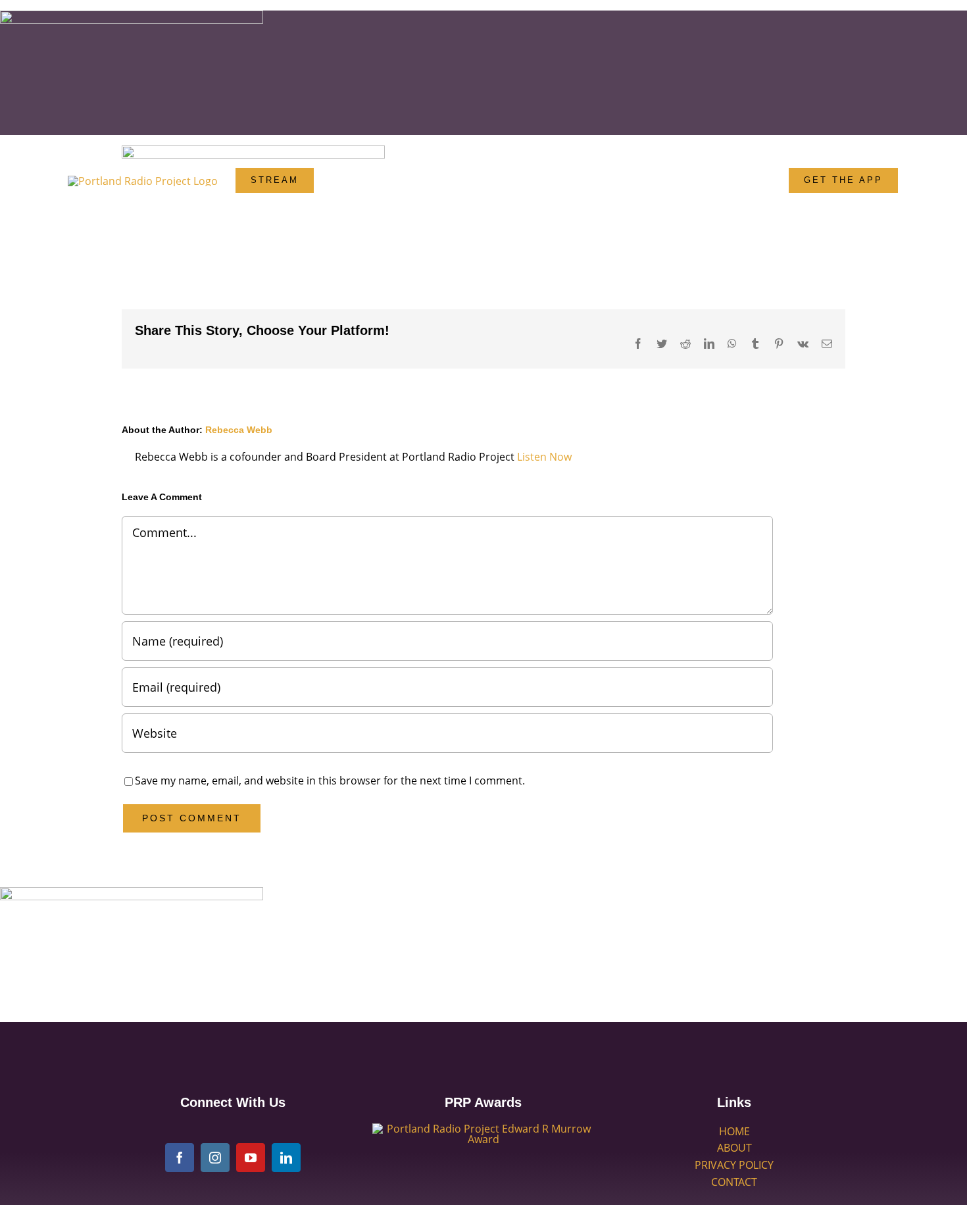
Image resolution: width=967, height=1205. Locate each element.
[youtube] (250, 1157)
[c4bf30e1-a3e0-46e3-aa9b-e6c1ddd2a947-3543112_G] (483, 1128)
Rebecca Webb (238, 429)
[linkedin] (286, 1157)
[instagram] (215, 1157)
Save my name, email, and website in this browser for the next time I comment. (330, 780)
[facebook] (179, 1157)
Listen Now (544, 456)
